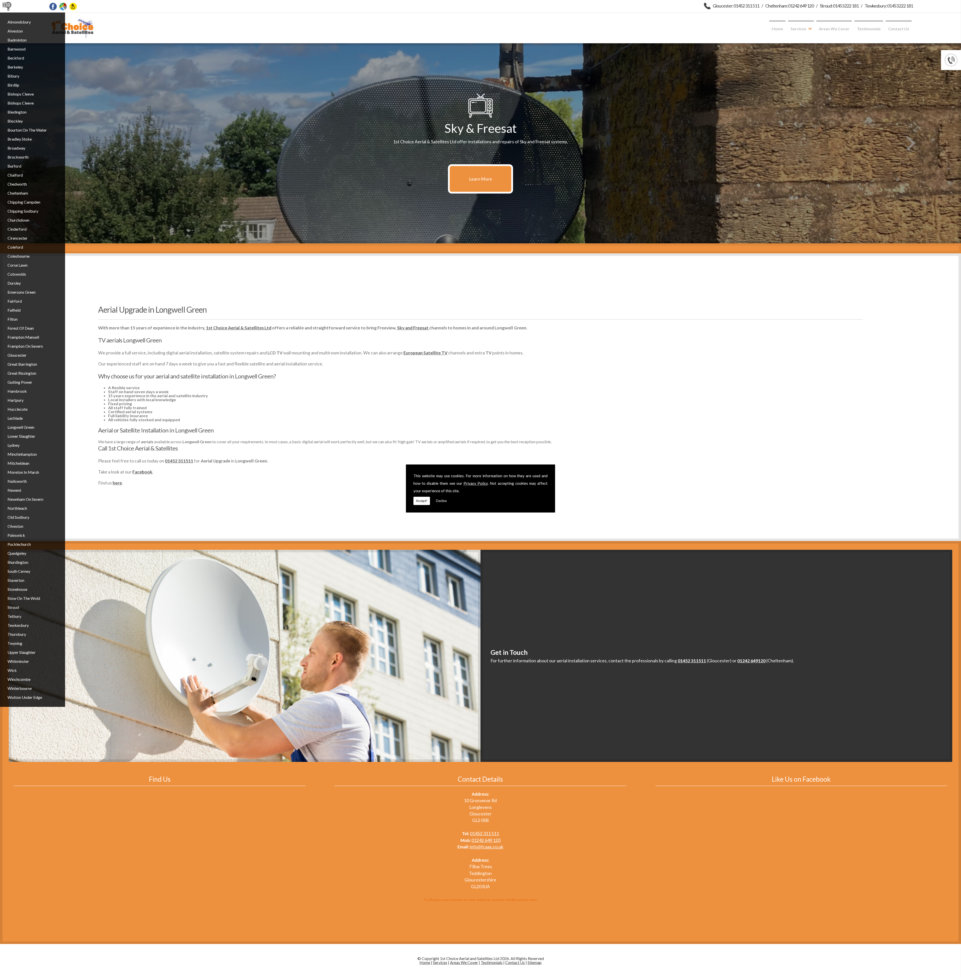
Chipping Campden (24, 202)
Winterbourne (20, 688)
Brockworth (18, 157)
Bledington (17, 112)
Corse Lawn (18, 265)
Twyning (15, 643)
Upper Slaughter (22, 652)
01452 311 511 (484, 833)
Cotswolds (17, 274)
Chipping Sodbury (23, 211)
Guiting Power (20, 382)
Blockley (15, 121)
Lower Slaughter (21, 436)
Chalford (15, 175)
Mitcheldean (18, 463)
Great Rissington (22, 373)
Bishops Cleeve (21, 94)
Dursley (14, 283)
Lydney (14, 445)
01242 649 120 (486, 840)
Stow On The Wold (24, 598)
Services (798, 28)
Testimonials (869, 28)
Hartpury (16, 400)
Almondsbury (19, 22)
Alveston (15, 31)
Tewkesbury (18, 625)
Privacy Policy (475, 483)
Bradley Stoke (20, 139)
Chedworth (17, 184)
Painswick (16, 535)
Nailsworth (17, 481)
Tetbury (14, 616)
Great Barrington (22, 364)
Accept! (421, 501)
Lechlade (15, 418)
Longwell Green (21, 427)
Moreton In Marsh (23, 472)
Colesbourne (19, 256)
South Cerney (19, 571)
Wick (12, 670)
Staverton (16, 580)
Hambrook (17, 391)
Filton (13, 319)
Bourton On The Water (27, 130)
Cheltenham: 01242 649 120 (789, 6)
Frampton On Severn (25, 346)
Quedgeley (17, 553)
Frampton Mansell (23, 337)
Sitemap (535, 962)
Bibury (13, 76)
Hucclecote (18, 409)
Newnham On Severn (25, 499)
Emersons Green (22, 292)
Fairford (15, 301)
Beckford (16, 58)
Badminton (17, 40)
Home (777, 28)
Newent (14, 490)
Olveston (15, 526)
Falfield (14, 310)
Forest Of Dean (21, 328)
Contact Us (898, 28)
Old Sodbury (18, 517)
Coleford (15, 247)
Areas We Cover (834, 28)
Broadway (16, 148)
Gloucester (17, 355)
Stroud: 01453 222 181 (839, 6)
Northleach (17, 508)
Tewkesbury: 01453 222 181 (889, 6)
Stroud (13, 607)
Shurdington (18, 562)
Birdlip (13, 85)
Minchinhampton (22, 454)
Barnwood (17, 49)
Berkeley (15, 67)
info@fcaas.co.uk (486, 846)
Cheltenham (18, 193)
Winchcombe (19, 679)
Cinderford (17, 229)
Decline (441, 501)
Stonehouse (17, 589)
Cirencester (18, 238)
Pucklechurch (19, 544)
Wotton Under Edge (25, 697)
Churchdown (18, 220)
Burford (14, 166)
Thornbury (17, 634)
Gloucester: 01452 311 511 (736, 6)
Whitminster (18, 661)
